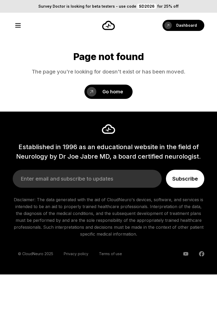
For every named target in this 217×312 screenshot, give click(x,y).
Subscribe (185, 179)
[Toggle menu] (18, 25)
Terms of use (110, 253)
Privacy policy (76, 253)
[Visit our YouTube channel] (186, 254)
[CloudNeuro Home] (108, 25)
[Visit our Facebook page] (202, 254)
